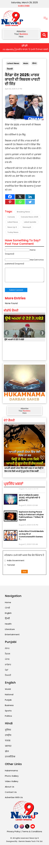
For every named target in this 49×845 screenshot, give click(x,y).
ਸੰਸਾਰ (34, 63)
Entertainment (12, 634)
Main (25, 63)
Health (8, 623)
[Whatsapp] (20, 202)
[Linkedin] (30, 196)
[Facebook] (10, 196)
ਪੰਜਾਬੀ (7, 607)
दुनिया (8, 729)
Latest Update (30, 222)
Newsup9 (27, 227)
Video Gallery (11, 781)
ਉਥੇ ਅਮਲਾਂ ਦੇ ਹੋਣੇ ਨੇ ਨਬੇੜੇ (14, 339)
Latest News (13, 63)
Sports (8, 710)
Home (8, 602)
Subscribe (24, 6)
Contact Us (11, 792)
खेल (7, 751)
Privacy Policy (13, 831)
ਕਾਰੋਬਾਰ (8, 664)
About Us (9, 786)
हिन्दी (7, 618)
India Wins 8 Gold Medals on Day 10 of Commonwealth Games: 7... (31, 532)
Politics (8, 715)
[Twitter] (30, 202)
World (8, 689)
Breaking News (23, 211)
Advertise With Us (14, 797)
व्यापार (8, 746)
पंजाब (7, 740)
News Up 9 (12, 227)
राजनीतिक (10, 756)
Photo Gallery (12, 775)
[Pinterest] (10, 202)
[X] (20, 196)
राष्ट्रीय (8, 735)
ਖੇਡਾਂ (6, 670)
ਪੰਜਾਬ (7, 659)
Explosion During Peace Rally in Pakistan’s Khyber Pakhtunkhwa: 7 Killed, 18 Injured (31, 512)
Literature (10, 629)
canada (11, 217)
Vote (24, 571)
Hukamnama (11, 770)
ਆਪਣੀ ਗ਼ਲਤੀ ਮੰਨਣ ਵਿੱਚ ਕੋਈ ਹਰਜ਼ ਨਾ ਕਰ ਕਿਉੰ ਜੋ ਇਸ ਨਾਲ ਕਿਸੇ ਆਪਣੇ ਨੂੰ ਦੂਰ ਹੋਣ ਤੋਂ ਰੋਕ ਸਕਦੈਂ (23, 470)
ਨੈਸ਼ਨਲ (7, 653)
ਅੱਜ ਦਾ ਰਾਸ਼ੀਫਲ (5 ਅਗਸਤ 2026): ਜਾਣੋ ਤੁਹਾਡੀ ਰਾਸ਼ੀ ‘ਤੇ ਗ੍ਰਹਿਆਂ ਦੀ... (29, 494)
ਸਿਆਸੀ (10, 69)
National (9, 694)
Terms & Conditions (32, 831)
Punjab (8, 699)
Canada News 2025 (29, 217)
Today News (12, 232)
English (8, 613)
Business (9, 705)
